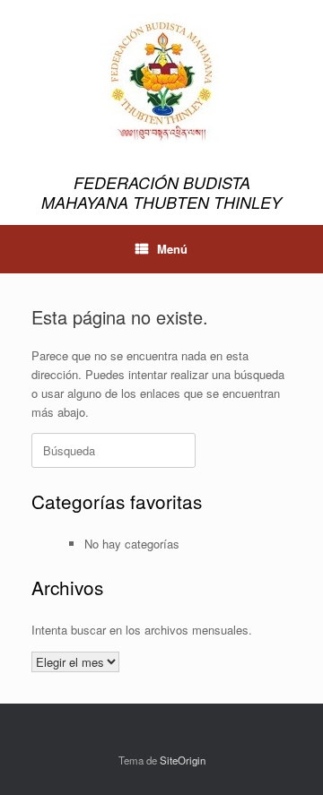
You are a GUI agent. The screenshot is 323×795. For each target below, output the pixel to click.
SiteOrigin (182, 760)
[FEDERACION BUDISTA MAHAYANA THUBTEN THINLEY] (161, 79)
